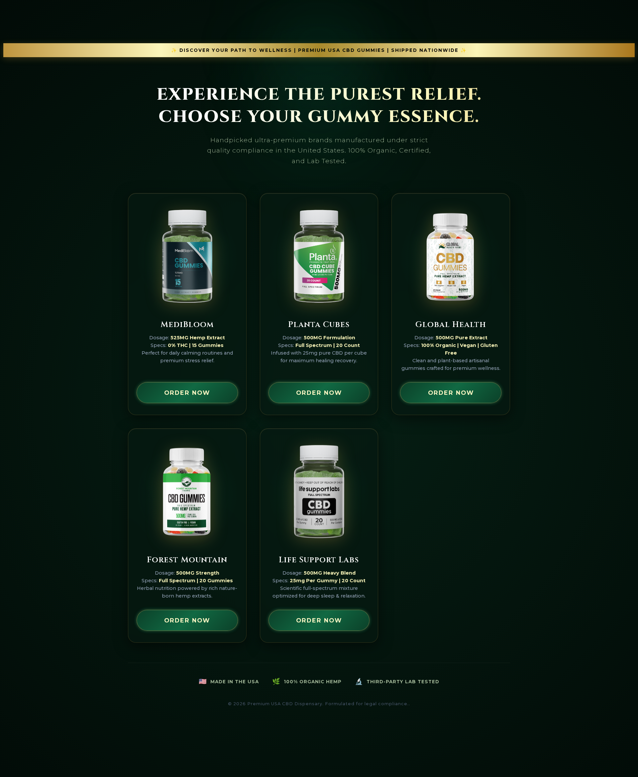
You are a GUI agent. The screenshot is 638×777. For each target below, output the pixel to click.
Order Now (187, 392)
